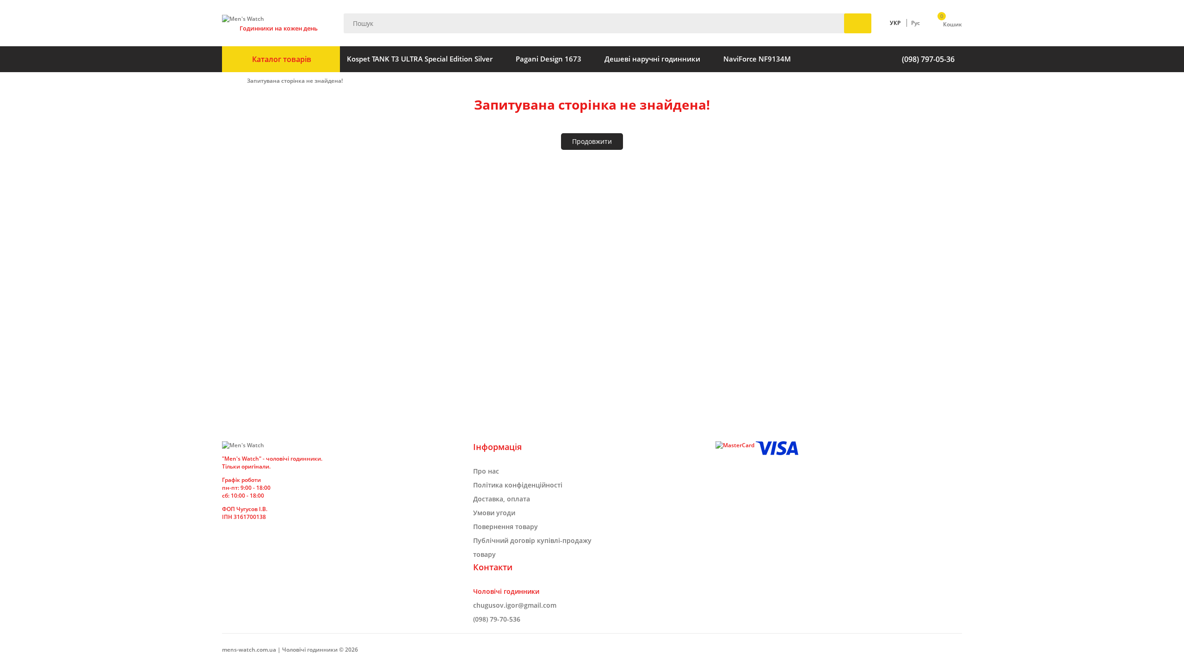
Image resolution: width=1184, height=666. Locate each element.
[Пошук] (857, 23)
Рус (915, 23)
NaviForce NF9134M (757, 58)
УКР (895, 23)
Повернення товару (505, 526)
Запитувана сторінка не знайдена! (295, 81)
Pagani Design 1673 (548, 58)
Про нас (486, 471)
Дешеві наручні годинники (652, 58)
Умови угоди (494, 512)
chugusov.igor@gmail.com (514, 605)
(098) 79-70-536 (496, 619)
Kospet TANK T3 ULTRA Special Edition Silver (420, 58)
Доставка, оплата (501, 498)
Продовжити (592, 141)
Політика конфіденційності (517, 485)
